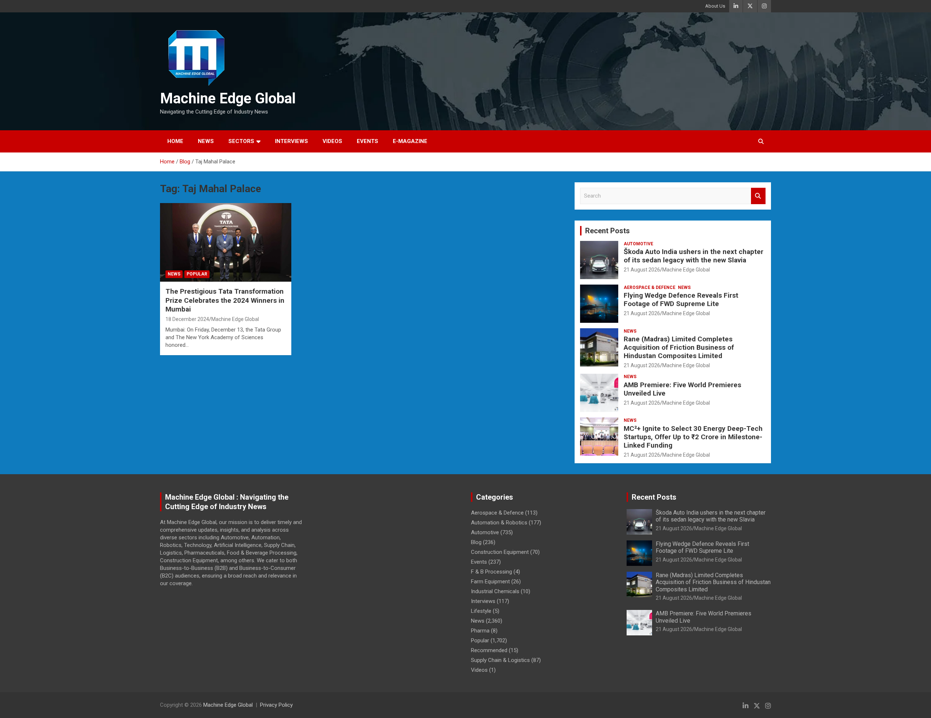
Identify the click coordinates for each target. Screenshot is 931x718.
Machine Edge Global (228, 98)
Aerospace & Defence (649, 287)
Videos (332, 141)
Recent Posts (607, 230)
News (206, 141)
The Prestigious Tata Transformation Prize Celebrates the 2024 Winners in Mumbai (224, 300)
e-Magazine (410, 141)
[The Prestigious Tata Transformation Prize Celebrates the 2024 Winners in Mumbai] (226, 242)
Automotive (638, 243)
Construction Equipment (500, 552)
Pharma (480, 630)
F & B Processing (491, 571)
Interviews (291, 141)
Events (367, 141)
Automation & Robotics (499, 522)
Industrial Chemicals (495, 591)
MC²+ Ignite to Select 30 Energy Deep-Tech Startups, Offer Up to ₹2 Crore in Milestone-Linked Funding (693, 436)
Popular (197, 274)
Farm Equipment (490, 581)
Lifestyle (481, 611)
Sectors (241, 141)
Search (758, 196)
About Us (715, 6)
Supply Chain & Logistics (500, 660)
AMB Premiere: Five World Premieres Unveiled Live (682, 389)
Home (175, 141)
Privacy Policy (276, 705)
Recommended (489, 650)
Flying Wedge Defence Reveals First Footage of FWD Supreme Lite (681, 299)
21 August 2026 (642, 270)
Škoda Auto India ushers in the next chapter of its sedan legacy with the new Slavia (693, 255)
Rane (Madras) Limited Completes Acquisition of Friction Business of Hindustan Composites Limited (679, 347)
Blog (476, 542)
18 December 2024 (187, 319)
